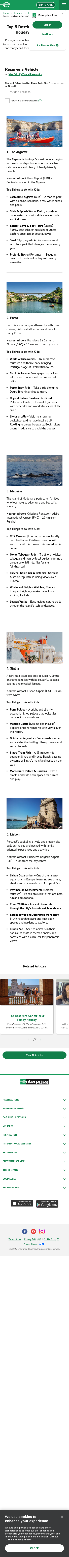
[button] (64, 5)
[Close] (62, 1517)
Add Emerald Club (46, 45)
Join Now (46, 34)
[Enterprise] (5, 5)
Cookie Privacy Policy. (18, 1539)
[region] (34, 1533)
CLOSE (34, 1548)
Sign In (47, 25)
